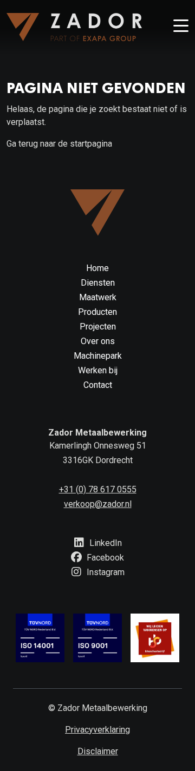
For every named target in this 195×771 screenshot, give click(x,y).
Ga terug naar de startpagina (59, 144)
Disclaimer (97, 751)
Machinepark (98, 356)
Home (97, 268)
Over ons (98, 341)
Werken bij (98, 370)
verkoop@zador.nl (98, 504)
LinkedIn (104, 543)
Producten (97, 312)
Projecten (98, 326)
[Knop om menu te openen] (180, 26)
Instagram (104, 572)
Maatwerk (97, 297)
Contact (97, 385)
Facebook (104, 557)
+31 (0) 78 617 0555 (97, 489)
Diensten (98, 283)
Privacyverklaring (97, 729)
